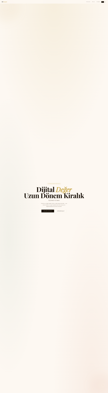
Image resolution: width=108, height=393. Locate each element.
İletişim (98, 1)
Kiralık (93, 1)
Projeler (88, 1)
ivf (4, 2)
